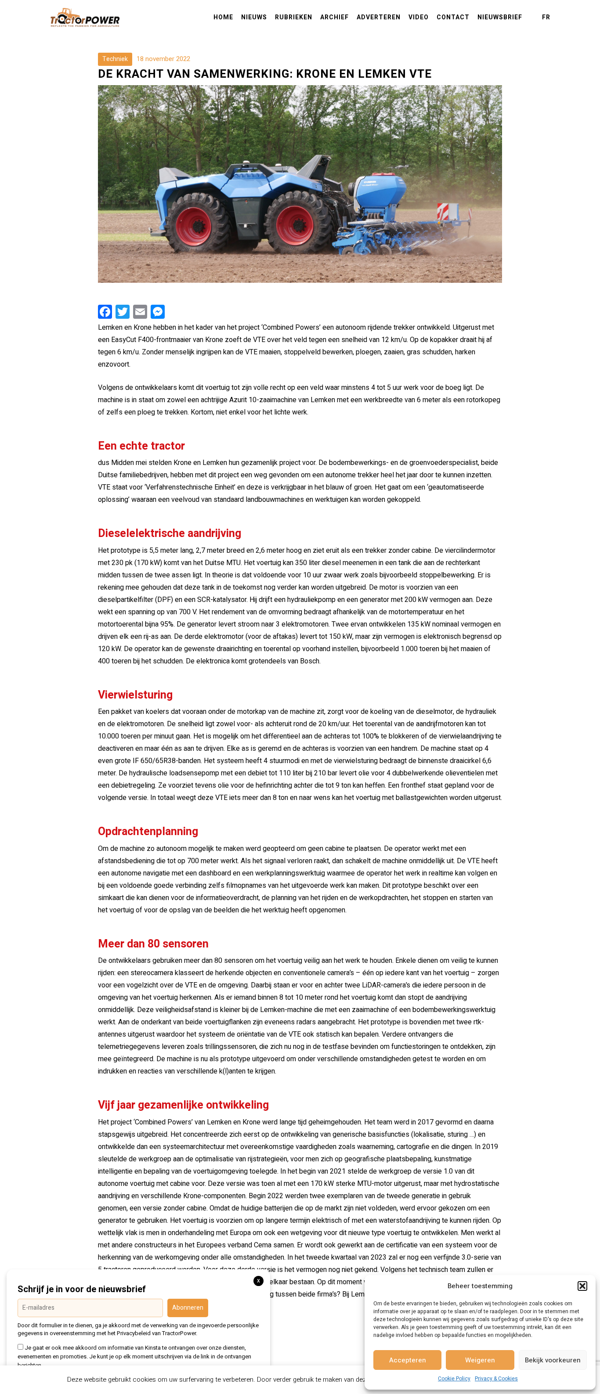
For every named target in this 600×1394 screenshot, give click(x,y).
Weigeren (480, 1360)
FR (546, 17)
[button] (582, 1286)
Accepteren (407, 1360)
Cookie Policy (454, 1379)
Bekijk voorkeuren (553, 1360)
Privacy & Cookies (496, 1379)
